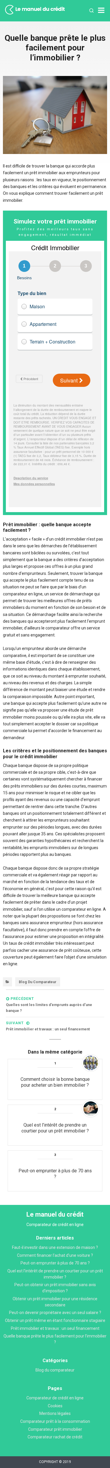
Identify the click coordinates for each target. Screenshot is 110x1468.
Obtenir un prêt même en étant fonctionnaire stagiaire (55, 1320)
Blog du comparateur (37, 982)
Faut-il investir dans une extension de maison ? (55, 1247)
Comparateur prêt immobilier (55, 1429)
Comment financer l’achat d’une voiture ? (55, 1255)
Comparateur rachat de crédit (55, 1437)
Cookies (55, 1405)
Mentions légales (55, 1413)
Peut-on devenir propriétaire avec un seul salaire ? (55, 1312)
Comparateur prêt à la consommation (55, 1421)
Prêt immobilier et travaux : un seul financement (55, 1328)
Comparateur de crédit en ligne (55, 1398)
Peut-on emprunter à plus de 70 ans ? (55, 1263)
